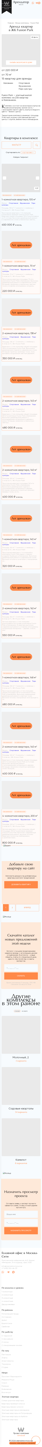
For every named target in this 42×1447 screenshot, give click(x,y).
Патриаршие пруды (10, 1314)
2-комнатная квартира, (19, 333)
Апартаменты (8, 1361)
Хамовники (8, 83)
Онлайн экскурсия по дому (21, 62)
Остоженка (6, 1317)
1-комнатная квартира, (19, 199)
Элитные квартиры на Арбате (14, 1416)
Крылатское (7, 1323)
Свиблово (6, 1327)
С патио (5, 1342)
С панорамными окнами (12, 1345)
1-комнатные (7, 1292)
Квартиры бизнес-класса (12, 1407)
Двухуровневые (8, 1304)
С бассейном (7, 1339)
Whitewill (21, 1435)
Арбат (4, 1320)
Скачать (21, 976)
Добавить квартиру (21, 884)
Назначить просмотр (21, 1231)
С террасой (7, 1336)
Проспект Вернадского (12, 1376)
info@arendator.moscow (12, 1266)
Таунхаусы (6, 1364)
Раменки (5, 1386)
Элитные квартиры (10, 1420)
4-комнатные (7, 1301)
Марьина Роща (8, 1380)
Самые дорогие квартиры (13, 1400)
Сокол (4, 1383)
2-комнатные (7, 1295)
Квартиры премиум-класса (13, 1404)
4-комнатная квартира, (20, 816)
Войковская (6, 1389)
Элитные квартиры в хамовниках (15, 1410)
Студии (5, 1367)
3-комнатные (7, 1298)
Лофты (4, 1358)
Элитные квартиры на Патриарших (17, 1413)
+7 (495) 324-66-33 (9, 1268)
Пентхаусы (6, 1354)
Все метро (6, 1392)
